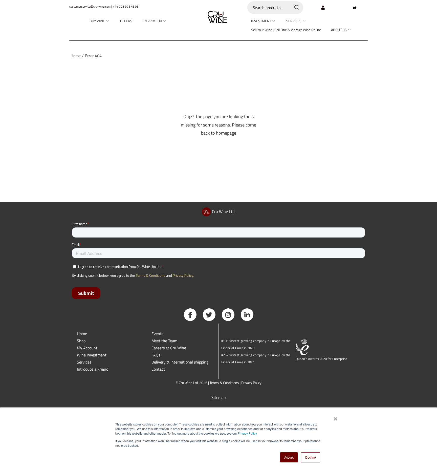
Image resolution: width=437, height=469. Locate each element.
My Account (87, 348)
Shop (81, 341)
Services (84, 362)
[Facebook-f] (190, 314)
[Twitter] (209, 314)
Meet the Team (164, 341)
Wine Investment (91, 355)
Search (297, 8)
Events (157, 334)
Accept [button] (289, 457)
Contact (158, 369)
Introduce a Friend (92, 369)
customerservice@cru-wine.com (90, 6)
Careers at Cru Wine (168, 348)
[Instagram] (228, 314)
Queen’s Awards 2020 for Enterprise (321, 358)
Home (76, 56)
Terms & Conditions (224, 382)
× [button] (335, 417)
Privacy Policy (247, 433)
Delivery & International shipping (180, 362)
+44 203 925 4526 (125, 6)
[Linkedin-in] (247, 314)
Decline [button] (310, 457)
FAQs (155, 355)
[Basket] (355, 8)
